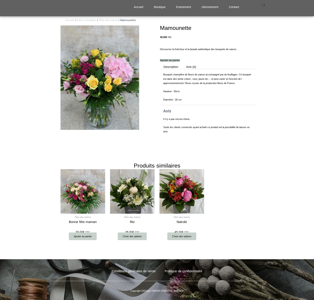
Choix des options (132, 236)
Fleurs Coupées (86, 20)
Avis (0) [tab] (191, 67)
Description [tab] (171, 67)
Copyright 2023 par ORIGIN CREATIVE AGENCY (157, 290)
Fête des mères (108, 20)
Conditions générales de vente (134, 271)
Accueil (69, 20)
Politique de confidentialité (183, 271)
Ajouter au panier (170, 60)
